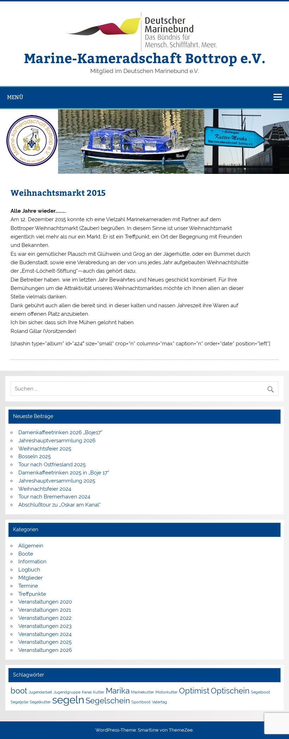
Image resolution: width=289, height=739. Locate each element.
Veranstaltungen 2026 (45, 650)
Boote (25, 554)
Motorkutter (166, 692)
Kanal (87, 692)
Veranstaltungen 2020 (45, 602)
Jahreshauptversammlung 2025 (56, 481)
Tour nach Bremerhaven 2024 (54, 496)
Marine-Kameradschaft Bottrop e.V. (144, 58)
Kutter (98, 692)
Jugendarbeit (40, 692)
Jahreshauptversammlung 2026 (57, 440)
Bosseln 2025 (34, 456)
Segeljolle (19, 702)
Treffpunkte (32, 594)
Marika (118, 690)
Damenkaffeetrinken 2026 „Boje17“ (60, 432)
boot (19, 690)
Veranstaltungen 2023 (45, 626)
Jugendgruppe (67, 692)
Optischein (230, 690)
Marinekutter (142, 692)
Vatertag (159, 702)
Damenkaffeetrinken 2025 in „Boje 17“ (63, 473)
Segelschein (108, 700)
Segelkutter (40, 702)
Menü (15, 97)
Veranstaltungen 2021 (44, 610)
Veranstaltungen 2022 (45, 618)
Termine (28, 586)
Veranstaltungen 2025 (45, 642)
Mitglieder (30, 578)
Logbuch (29, 570)
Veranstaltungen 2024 (45, 634)
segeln (68, 699)
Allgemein (30, 546)
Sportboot (140, 702)
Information (32, 561)
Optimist (194, 690)
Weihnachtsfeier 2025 (44, 449)
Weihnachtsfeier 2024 (44, 489)
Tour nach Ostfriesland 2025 (52, 464)
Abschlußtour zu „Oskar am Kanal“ (59, 505)
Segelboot (260, 692)
